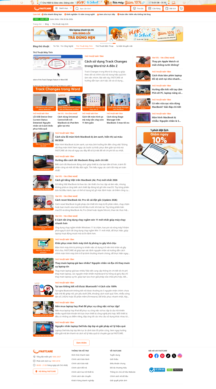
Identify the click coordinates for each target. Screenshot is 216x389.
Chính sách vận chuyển (81, 376)
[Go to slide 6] (111, 43)
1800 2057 (56, 357)
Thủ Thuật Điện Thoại (104, 46)
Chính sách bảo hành (80, 359)
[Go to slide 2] (103, 43)
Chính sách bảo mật (80, 363)
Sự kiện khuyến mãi (124, 46)
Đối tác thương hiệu (118, 367)
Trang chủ (37, 24)
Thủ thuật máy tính (60, 24)
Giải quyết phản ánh (118, 380)
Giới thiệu (114, 359)
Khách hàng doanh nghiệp (83, 380)
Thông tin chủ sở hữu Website (122, 372)
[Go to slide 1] (101, 43)
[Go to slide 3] (105, 43)
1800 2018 (56, 361)
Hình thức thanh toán (81, 355)
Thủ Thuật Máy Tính (84, 46)
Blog (47, 24)
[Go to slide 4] (107, 43)
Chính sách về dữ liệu (119, 376)
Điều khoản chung (117, 363)
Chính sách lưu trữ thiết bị (83, 372)
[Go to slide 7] (114, 43)
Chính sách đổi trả (79, 367)
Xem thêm (81, 342)
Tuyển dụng (115, 355)
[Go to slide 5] (109, 43)
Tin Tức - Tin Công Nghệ (63, 46)
